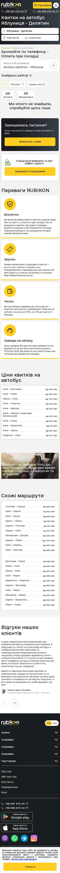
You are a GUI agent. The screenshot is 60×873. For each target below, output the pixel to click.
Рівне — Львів (13, 604)
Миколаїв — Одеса (15, 595)
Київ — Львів (10, 421)
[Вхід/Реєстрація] (56, 5)
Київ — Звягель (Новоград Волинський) (17, 414)
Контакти (7, 782)
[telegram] (24, 838)
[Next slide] (14, 702)
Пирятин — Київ (11, 435)
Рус (55, 723)
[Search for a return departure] (53, 65)
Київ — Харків (13, 511)
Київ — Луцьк (12, 516)
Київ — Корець (13, 545)
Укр (49, 723)
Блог (4, 792)
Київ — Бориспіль (12, 425)
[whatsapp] (14, 838)
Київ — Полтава (14, 550)
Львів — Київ (12, 566)
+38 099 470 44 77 (48, 11)
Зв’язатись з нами (30, 141)
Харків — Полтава (15, 525)
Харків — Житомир (15, 585)
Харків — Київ (13, 530)
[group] (30, 667)
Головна (5, 48)
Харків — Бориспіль (16, 599)
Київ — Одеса (10, 430)
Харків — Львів (13, 540)
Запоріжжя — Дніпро (16, 535)
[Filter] (4, 84)
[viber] (4, 838)
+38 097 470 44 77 (16, 11)
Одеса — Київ (10, 398)
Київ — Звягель (11, 408)
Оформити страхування (30, 171)
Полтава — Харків (15, 506)
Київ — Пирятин (11, 403)
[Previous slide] (4, 702)
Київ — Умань (12, 590)
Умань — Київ (12, 571)
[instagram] (34, 838)
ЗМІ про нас (9, 776)
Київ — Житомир (12, 389)
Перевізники (9, 787)
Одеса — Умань (13, 521)
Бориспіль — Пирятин (17, 580)
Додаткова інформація (24, 859)
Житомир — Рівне (15, 561)
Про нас (6, 771)
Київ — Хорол (12, 575)
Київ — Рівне (10, 394)
